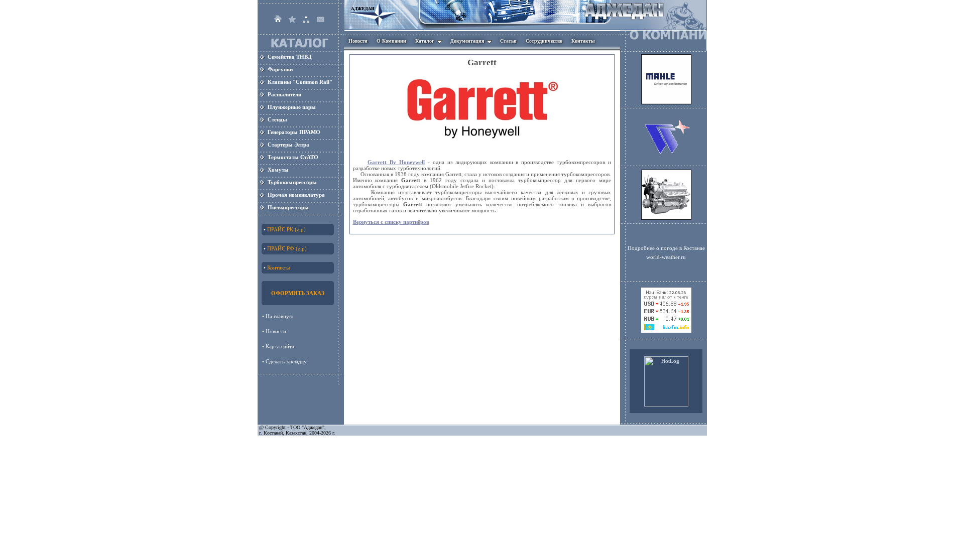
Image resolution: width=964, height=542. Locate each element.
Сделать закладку (286, 361)
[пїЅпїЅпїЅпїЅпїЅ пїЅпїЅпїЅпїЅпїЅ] (666, 331)
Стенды (277, 119)
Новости (358, 41)
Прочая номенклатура (296, 195)
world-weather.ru (666, 257)
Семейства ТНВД (290, 57)
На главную (280, 316)
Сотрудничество (544, 41)
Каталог (424, 41)
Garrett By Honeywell (396, 162)
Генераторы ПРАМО (294, 132)
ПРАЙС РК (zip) (286, 229)
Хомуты (278, 170)
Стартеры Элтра (288, 145)
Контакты (583, 41)
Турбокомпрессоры (292, 182)
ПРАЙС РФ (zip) (287, 248)
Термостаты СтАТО (293, 157)
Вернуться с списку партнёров (391, 222)
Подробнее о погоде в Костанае (666, 248)
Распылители (284, 94)
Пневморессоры (288, 207)
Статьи (508, 41)
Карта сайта (281, 346)
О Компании (391, 41)
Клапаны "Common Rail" (300, 82)
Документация (467, 41)
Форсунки (280, 69)
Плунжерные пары (292, 107)
